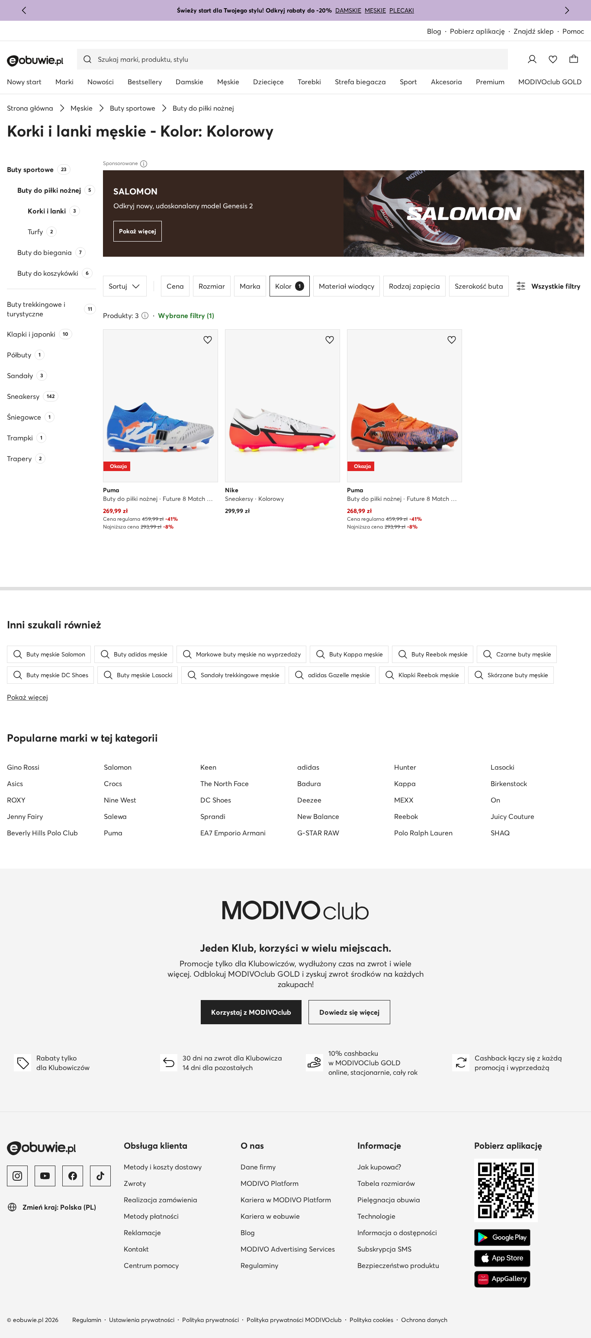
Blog (434, 31)
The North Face (224, 783)
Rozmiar (212, 286)
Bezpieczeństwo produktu (398, 1265)
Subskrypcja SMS (384, 1249)
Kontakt (136, 1249)
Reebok (406, 816)
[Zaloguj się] (532, 59)
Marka (250, 286)
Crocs (113, 783)
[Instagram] (17, 1176)
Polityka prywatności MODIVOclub (294, 1320)
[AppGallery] (502, 1279)
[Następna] (566, 10)
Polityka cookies (371, 1320)
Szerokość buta (479, 286)
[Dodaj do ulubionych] (207, 339)
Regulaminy (259, 1265)
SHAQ (500, 832)
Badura (309, 783)
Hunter (405, 767)
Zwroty (135, 1183)
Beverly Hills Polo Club (42, 832)
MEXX (404, 800)
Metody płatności (151, 1216)
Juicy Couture (512, 816)
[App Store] (502, 1258)
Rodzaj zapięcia (414, 286)
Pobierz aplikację (477, 31)
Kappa (405, 783)
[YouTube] (45, 1176)
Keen (208, 767)
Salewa (115, 816)
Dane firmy (258, 1167)
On (495, 800)
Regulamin (86, 1320)
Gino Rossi (23, 767)
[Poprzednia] (24, 10)
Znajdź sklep (534, 31)
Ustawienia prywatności (141, 1320)
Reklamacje (142, 1232)
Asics (15, 783)
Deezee (309, 800)
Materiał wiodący (346, 286)
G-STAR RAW (318, 832)
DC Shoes (215, 800)
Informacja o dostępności (397, 1232)
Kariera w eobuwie (270, 1216)
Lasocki (502, 767)
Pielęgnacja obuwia (388, 1199)
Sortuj (118, 286)
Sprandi (212, 816)
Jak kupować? (379, 1167)
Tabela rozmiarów (386, 1183)
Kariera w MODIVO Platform (286, 1199)
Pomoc (573, 31)
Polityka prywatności (210, 1320)
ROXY (16, 800)
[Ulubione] (553, 59)
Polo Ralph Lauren (423, 832)
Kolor (288, 286)
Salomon (118, 767)
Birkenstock (509, 783)
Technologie (376, 1216)
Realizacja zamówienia (160, 1199)
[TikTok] (100, 1176)
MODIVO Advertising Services (288, 1249)
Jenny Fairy (25, 816)
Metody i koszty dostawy (163, 1167)
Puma (113, 832)
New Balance (318, 816)
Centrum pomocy (151, 1265)
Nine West (120, 800)
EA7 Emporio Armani (233, 832)
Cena (175, 286)
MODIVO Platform (270, 1183)
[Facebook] (72, 1176)
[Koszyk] (573, 59)
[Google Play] (502, 1237)
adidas (308, 767)
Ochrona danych (424, 1320)
